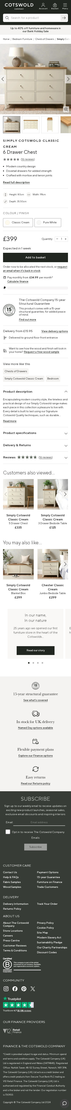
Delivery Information (15, 904)
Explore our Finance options (35, 755)
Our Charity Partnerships (52, 947)
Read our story (36, 650)
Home (6, 39)
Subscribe (35, 847)
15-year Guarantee (48, 877)
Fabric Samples (12, 882)
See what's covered (35, 700)
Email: (9, 822)
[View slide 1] (29, 663)
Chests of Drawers (44, 39)
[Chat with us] (64, 1103)
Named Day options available (35, 728)
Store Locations (13, 930)
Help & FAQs (11, 877)
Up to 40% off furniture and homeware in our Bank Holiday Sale (35, 30)
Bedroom (53, 378)
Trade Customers (47, 887)
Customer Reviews (15, 945)
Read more (9, 421)
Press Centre (11, 940)
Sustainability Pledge (49, 942)
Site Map (42, 932)
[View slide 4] (42, 663)
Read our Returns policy (35, 783)
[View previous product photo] (3, 79)
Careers (8, 935)
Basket (55, 8)
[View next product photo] (68, 79)
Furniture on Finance (49, 882)
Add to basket (35, 257)
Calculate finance (17, 281)
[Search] (64, 18)
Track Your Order (47, 904)
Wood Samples (12, 887)
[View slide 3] (38, 663)
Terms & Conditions (15, 950)
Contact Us (10, 872)
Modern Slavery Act (49, 937)
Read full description (16, 182)
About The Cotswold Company (16, 924)
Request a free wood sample (41, 352)
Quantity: (47, 239)
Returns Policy (12, 908)
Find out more (27, 319)
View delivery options (54, 331)
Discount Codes (47, 952)
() (28, 159)
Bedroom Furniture (22, 39)
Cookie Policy (45, 927)
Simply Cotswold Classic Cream (24, 378)
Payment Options (48, 872)
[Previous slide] (6, 494)
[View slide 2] (33, 663)
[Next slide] (65, 494)
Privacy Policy (45, 922)
